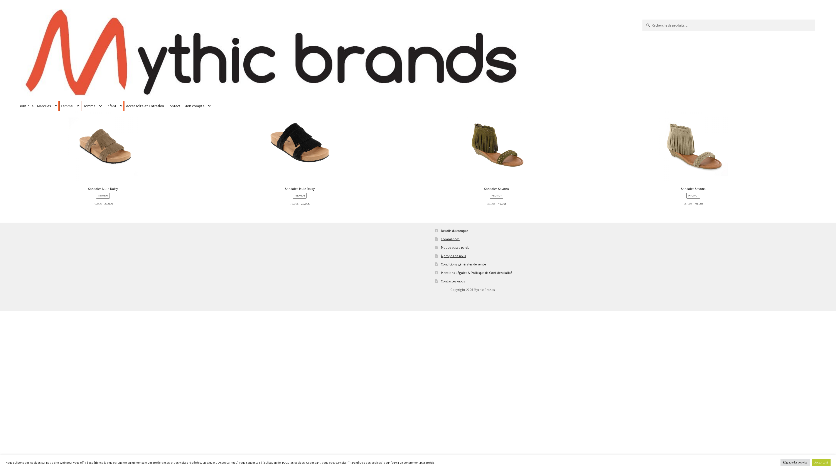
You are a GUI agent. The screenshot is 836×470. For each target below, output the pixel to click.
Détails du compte (454, 230)
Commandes (450, 239)
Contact (173, 106)
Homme (89, 106)
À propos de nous (453, 256)
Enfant (110, 106)
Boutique (26, 106)
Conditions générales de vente (463, 264)
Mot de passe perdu (455, 247)
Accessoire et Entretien (145, 106)
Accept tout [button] (821, 462)
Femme (67, 106)
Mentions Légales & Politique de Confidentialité (476, 272)
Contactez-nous (453, 281)
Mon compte (194, 106)
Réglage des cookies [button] (795, 462)
